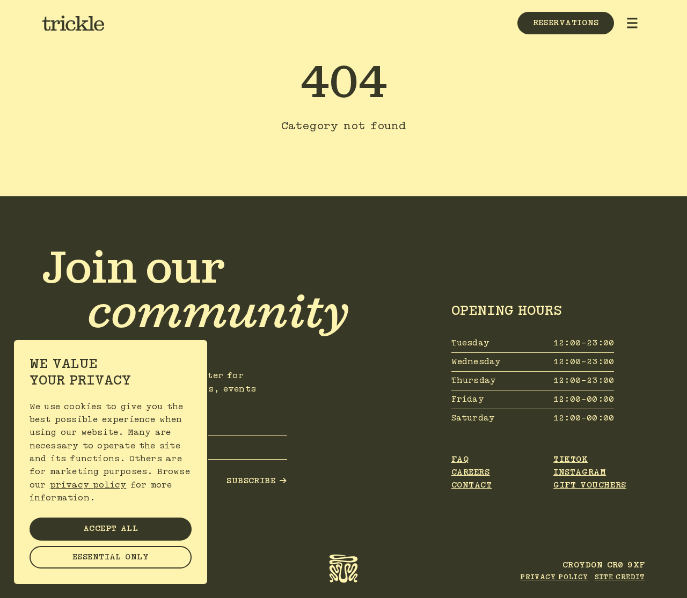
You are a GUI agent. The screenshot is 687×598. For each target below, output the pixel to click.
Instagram (579, 472)
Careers (470, 472)
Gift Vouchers (589, 485)
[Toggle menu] (632, 23)
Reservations (566, 23)
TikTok (570, 459)
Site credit (620, 577)
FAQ (460, 459)
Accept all (110, 528)
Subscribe (256, 481)
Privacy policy (554, 577)
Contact (471, 485)
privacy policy (88, 485)
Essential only (110, 557)
